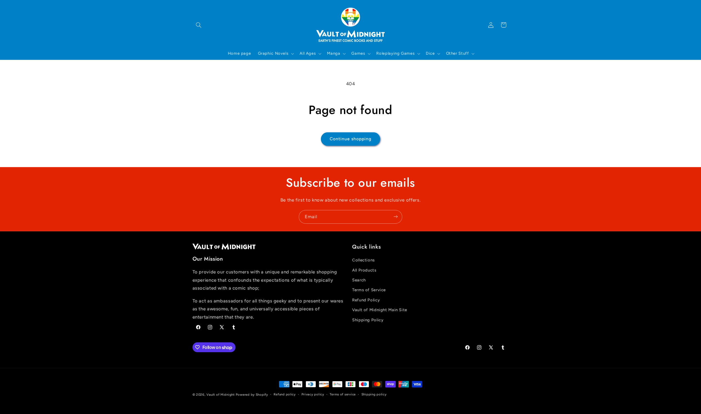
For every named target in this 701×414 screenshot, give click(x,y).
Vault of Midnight (220, 394)
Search (359, 280)
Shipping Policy (367, 319)
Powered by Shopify (252, 394)
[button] (199, 25)
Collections (363, 260)
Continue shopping (351, 138)
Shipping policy (374, 394)
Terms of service (343, 394)
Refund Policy (366, 300)
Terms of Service (369, 290)
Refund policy (285, 394)
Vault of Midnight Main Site (379, 310)
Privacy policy (312, 394)
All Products (364, 270)
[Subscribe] (395, 216)
